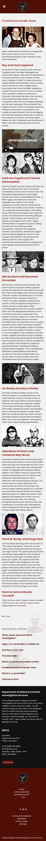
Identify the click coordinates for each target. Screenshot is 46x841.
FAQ (23, 797)
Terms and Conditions (21, 816)
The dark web (9, 655)
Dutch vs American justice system (20, 661)
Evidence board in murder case (19, 667)
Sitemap (23, 824)
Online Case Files (21, 792)
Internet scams (10, 679)
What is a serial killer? (14, 673)
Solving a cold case (12, 649)
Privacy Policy (22, 821)
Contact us (8, 762)
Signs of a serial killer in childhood (20, 644)
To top (7, 616)
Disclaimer (21, 818)
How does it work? (22, 794)
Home (21, 789)
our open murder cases (22, 603)
